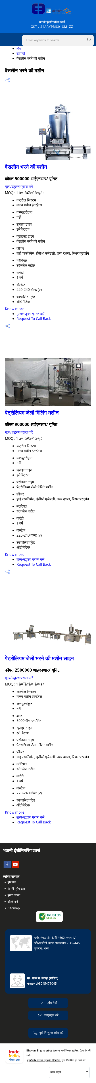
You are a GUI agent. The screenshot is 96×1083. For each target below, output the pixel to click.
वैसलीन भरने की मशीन (26, 166)
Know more (14, 308)
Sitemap (14, 908)
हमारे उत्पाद (14, 895)
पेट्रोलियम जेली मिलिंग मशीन (32, 412)
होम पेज (12, 882)
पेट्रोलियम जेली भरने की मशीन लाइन (39, 658)
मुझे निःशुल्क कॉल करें (51, 1032)
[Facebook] (7, 866)
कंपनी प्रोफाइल (16, 888)
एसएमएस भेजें (51, 1015)
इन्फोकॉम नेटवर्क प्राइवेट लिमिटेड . (44, 1060)
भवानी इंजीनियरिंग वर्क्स (52, 24)
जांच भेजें (51, 1003)
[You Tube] (15, 866)
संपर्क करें (13, 901)
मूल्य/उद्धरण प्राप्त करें (19, 186)
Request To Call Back (34, 318)
